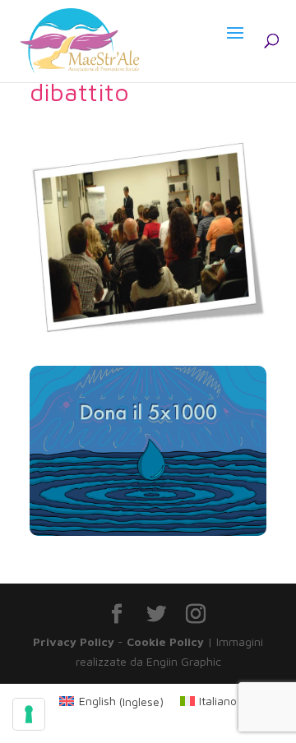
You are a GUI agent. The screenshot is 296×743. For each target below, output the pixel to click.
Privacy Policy (73, 641)
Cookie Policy (165, 641)
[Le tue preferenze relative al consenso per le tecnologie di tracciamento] (28, 714)
